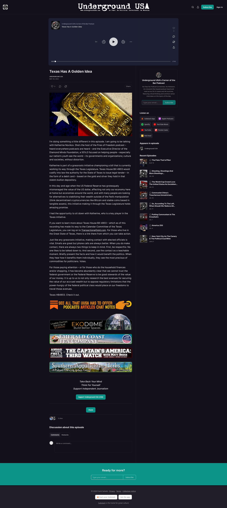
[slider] (113, 61)
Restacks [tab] (65, 435)
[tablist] (59, 435)
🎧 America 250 (156, 225)
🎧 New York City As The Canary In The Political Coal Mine (163, 237)
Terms (118, 491)
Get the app (125, 497)
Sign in (220, 7)
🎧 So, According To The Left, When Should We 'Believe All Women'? (162, 204)
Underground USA (56, 76)
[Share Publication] (198, 7)
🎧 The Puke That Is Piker (160, 160)
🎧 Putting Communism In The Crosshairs (162, 215)
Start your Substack (107, 497)
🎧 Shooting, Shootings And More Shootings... (161, 172)
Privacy (112, 491)
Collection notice (129, 491)
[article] (159, 162)
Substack (101, 503)
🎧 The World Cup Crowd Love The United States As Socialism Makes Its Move (162, 183)
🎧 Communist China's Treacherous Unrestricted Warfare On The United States (162, 194)
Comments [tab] (55, 435)
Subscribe (207, 7)
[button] (96, 41)
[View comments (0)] (174, 36)
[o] (143, 163)
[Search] (192, 7)
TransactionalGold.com (93, 230)
